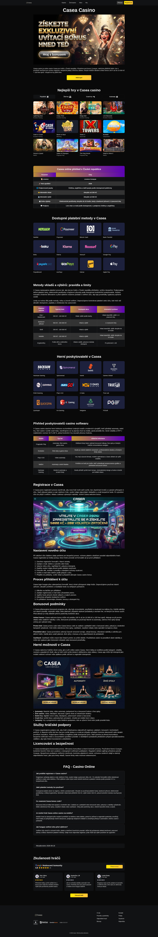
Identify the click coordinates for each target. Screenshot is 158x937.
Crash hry (89, 96)
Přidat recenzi (114, 866)
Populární (43, 96)
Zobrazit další (79, 895)
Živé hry (66, 96)
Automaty (112, 96)
